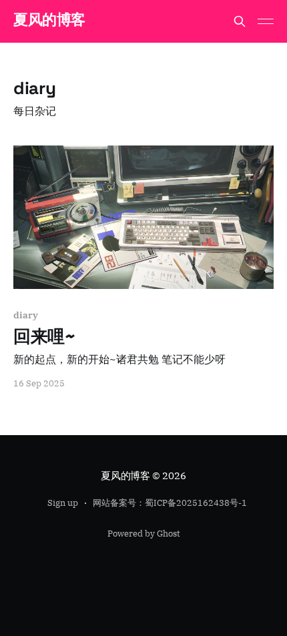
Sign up (62, 503)
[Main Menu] (266, 21)
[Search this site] (239, 21)
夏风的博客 (49, 20)
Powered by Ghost (143, 533)
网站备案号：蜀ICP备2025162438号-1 (170, 503)
